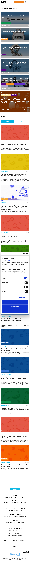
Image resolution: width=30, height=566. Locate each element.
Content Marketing (5, 94)
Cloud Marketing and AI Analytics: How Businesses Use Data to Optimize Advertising (13, 320)
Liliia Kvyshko (4, 202)
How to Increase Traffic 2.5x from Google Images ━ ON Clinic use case (14, 235)
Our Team (21, 522)
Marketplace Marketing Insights (14, 531)
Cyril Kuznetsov (5, 72)
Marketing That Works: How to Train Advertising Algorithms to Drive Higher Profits (13, 379)
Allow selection (15, 306)
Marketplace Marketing (11, 497)
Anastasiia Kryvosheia (5, 405)
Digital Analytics (21, 502)
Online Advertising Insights (15, 535)
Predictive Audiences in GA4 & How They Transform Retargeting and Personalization (15, 409)
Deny (15, 311)
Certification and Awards (19, 516)
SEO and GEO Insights (14, 533)
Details (14, 546)
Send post (15, 489)
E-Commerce (8, 508)
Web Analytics (4, 342)
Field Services (18, 510)
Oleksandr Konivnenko (6, 316)
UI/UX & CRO (4, 85)
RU (15, 487)
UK (18, 487)
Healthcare (10, 510)
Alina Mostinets (4, 171)
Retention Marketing (19, 84)
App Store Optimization (20, 500)
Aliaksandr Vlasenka (5, 462)
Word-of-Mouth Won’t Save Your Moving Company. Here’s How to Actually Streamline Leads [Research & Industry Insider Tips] (15, 100)
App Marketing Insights (8, 538)
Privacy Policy (14, 525)
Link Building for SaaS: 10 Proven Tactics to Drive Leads (15, 437)
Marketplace (4, 38)
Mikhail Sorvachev (5, 232)
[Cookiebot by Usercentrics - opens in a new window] (22, 253)
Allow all (15, 301)
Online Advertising (8, 500)
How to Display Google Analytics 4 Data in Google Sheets (14, 349)
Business (3, 54)
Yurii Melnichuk (4, 142)
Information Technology (19, 508)
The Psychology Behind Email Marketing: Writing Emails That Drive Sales (14, 175)
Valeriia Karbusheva (5, 25)
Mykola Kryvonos (4, 346)
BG (12, 487)
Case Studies (4, 198)
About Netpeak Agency (11, 522)
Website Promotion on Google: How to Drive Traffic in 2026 (13, 145)
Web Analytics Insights (21, 538)
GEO (23, 497)
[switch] (26, 282)
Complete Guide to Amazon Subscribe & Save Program (14, 465)
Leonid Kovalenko (5, 109)
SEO (2, 138)
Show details (22, 297)
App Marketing (12, 198)
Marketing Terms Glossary (18, 540)
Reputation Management (10, 502)
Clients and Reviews (7, 516)
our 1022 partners (11, 260)
